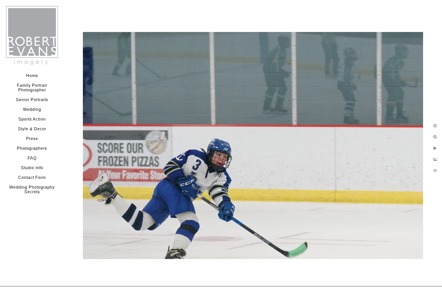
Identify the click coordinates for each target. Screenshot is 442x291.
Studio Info (32, 168)
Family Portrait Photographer (32, 87)
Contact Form (32, 177)
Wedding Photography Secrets (32, 189)
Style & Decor (32, 129)
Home (32, 75)
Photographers (32, 148)
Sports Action (32, 119)
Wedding (32, 109)
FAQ (32, 158)
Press (32, 138)
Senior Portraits (32, 100)
